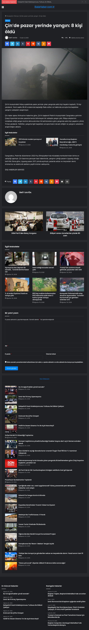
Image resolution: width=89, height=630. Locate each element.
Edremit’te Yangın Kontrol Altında (32, 495)
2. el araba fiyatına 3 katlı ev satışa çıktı (16, 294)
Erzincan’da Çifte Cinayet (29, 416)
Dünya (16, 16)
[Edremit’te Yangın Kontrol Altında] (11, 498)
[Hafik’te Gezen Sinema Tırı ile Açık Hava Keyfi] (11, 429)
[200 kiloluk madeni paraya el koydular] (11, 142)
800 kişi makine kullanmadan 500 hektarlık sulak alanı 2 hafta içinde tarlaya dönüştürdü (44, 296)
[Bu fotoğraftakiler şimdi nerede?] (11, 390)
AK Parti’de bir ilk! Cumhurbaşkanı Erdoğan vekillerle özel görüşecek (45, 470)
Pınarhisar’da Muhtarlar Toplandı (18, 480)
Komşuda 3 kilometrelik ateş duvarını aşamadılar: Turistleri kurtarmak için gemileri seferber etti (72, 296)
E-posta (8, 354)
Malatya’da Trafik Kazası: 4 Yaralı (32, 515)
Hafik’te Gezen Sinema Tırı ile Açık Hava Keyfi (36, 426)
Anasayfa (9, 16)
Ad (6, 346)
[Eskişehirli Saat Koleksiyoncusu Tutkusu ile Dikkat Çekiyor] (11, 409)
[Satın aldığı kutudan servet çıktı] (44, 259)
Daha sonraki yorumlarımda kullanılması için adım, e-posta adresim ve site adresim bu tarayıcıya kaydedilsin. (45, 362)
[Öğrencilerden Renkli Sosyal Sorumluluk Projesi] (11, 537)
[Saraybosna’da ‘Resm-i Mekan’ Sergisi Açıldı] (11, 547)
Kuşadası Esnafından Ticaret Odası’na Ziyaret (37, 505)
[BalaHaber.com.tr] (44, 6)
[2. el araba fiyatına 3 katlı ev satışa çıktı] (17, 284)
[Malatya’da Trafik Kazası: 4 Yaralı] (11, 518)
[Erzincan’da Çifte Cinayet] (11, 419)
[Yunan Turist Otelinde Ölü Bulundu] (11, 527)
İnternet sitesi (51, 354)
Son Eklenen (44, 379)
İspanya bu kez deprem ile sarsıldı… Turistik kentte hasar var (17, 270)
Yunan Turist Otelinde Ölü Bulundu (32, 524)
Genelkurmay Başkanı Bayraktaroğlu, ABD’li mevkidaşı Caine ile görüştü (71, 142)
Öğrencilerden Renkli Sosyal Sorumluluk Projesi (37, 534)
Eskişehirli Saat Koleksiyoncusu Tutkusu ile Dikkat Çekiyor (37, 2)
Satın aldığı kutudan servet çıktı (43, 269)
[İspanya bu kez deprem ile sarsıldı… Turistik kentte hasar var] (17, 259)
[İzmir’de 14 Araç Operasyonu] (11, 400)
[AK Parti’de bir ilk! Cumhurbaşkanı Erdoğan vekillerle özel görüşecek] (11, 473)
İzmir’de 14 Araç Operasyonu (30, 397)
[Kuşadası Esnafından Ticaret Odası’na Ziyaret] (11, 508)
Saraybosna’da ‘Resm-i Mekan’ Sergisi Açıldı (36, 544)
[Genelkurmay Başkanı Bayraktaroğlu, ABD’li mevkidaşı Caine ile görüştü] (52, 142)
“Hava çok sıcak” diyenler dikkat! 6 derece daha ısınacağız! (42, 563)
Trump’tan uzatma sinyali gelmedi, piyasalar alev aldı (71, 269)
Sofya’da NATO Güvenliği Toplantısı (19, 435)
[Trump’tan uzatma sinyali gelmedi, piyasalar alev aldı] (72, 259)
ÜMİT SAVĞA (13, 38)
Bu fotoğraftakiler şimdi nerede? (31, 387)
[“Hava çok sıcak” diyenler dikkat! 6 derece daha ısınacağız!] (11, 566)
